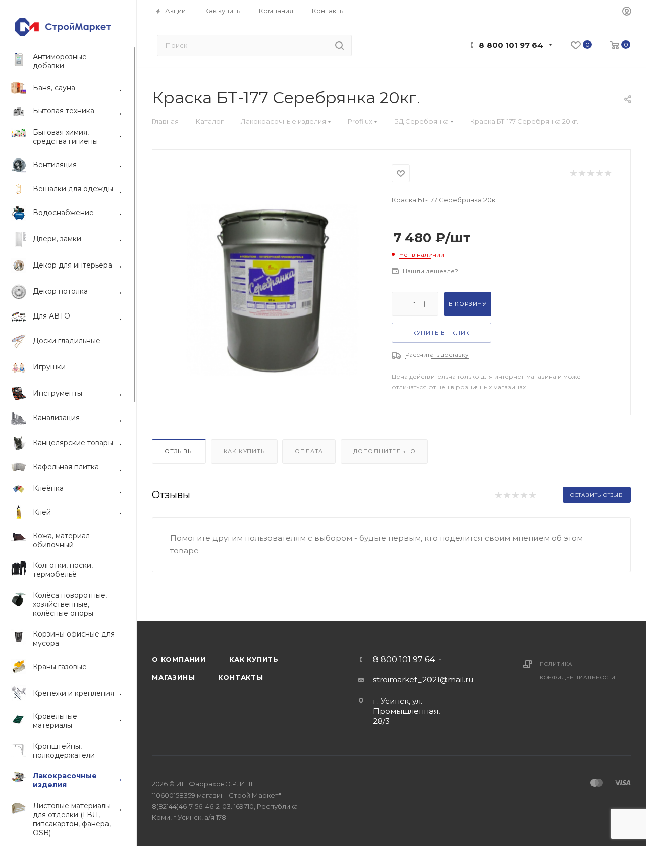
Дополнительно (384, 451)
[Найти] (339, 45)
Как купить (244, 451)
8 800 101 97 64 (511, 45)
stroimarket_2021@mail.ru (423, 679)
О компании (179, 659)
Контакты (240, 677)
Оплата (309, 451)
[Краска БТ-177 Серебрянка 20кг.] (272, 290)
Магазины (173, 677)
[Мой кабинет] (626, 11)
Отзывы (179, 451)
